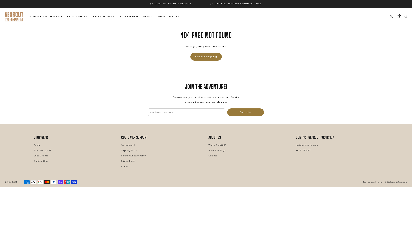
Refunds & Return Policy (133, 155)
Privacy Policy (128, 161)
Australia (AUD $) (11, 182)
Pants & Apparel (77, 16)
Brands (148, 16)
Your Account (128, 145)
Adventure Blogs (217, 150)
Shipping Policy (129, 150)
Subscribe (245, 112)
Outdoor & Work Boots (45, 16)
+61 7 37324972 (303, 150)
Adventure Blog (168, 16)
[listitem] (171, 4)
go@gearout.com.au (307, 145)
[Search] (405, 16)
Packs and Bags (103, 16)
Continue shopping (206, 56)
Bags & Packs (41, 155)
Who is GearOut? (217, 145)
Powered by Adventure (372, 182)
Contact (125, 166)
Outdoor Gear (129, 16)
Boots (37, 145)
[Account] (391, 16)
